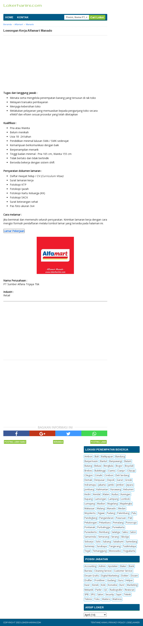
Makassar (90, 508)
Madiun (101, 503)
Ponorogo (131, 522)
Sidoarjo (89, 541)
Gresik (128, 480)
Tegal (87, 550)
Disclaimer (133, 622)
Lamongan (100, 499)
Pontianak (90, 527)
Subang (107, 541)
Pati (130, 518)
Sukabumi (118, 541)
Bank (131, 566)
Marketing (132, 585)
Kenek (95, 585)
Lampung (113, 499)
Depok (110, 480)
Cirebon (109, 475)
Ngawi (101, 513)
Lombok (125, 499)
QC (105, 589)
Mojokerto (90, 513)
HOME (9, 17)
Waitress (117, 599)
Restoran (129, 589)
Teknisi (88, 599)
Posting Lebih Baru (15, 441)
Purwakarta (118, 527)
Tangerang (114, 546)
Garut (120, 480)
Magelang (112, 503)
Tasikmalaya (129, 546)
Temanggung (100, 550)
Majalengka (126, 503)
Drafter (88, 580)
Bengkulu (108, 465)
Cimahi (98, 475)
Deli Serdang (122, 475)
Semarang (103, 536)
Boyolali (129, 465)
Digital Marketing (110, 575)
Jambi (111, 484)
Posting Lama (98, 441)
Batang (88, 465)
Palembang (123, 513)
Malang (101, 508)
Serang (115, 536)
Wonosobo (115, 550)
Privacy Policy (117, 622)
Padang (111, 513)
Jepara (129, 484)
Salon (133, 532)
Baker (123, 566)
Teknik (127, 594)
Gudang (111, 580)
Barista (88, 570)
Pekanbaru (105, 522)
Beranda (58, 441)
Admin (102, 566)
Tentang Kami (99, 622)
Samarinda (90, 536)
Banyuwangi (115, 461)
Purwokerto (91, 532)
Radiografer (116, 589)
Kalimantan (102, 489)
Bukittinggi (100, 470)
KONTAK (22, 17)
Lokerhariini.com (31, 622)
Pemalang (118, 522)
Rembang (104, 532)
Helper (129, 580)
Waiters (106, 599)
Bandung (120, 456)
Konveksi (112, 585)
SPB (86, 594)
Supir (119, 594)
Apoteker (113, 566)
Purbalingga (103, 527)
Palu (134, 513)
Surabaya (102, 546)
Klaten (106, 494)
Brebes (88, 470)
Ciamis (111, 470)
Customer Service (123, 570)
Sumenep (89, 546)
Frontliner (100, 580)
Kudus (115, 494)
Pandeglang (91, 518)
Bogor (119, 465)
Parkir (99, 589)
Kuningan (125, 494)
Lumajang (90, 503)
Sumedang (131, 541)
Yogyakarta (129, 550)
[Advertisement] (55, 63)
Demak (88, 480)
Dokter (124, 575)
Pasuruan (121, 518)
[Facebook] (16, 433)
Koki (103, 585)
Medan (121, 508)
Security (110, 594)
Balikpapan (107, 456)
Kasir (87, 585)
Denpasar (99, 480)
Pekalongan (91, 522)
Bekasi (97, 465)
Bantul (103, 461)
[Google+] (42, 433)
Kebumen (128, 489)
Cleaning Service (103, 570)
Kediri (88, 494)
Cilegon (89, 475)
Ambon (88, 456)
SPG (93, 594)
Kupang (89, 499)
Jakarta (102, 484)
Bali (97, 456)
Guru (120, 580)
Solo (98, 541)
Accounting (90, 566)
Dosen (134, 575)
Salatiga (116, 532)
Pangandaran (106, 518)
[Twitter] (68, 433)
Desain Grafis (92, 575)
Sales (125, 532)
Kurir (122, 585)
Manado (111, 508)
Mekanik (89, 589)
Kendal (96, 494)
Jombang (89, 489)
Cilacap (131, 470)
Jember (120, 484)
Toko (97, 599)
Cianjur (121, 470)
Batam (127, 461)
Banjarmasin (91, 461)
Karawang (116, 489)
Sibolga (125, 536)
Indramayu (90, 484)
